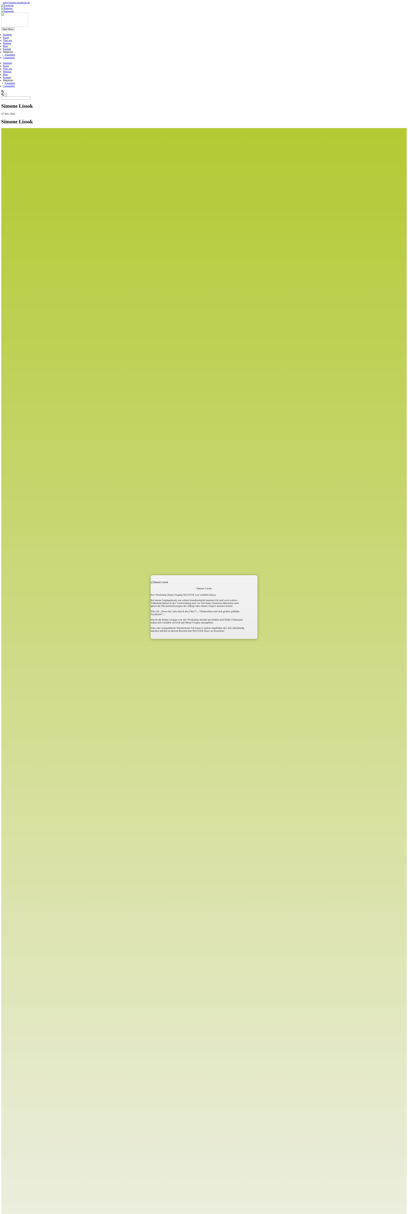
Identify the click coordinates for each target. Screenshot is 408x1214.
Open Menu (8, 29)
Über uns (7, 40)
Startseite (7, 34)
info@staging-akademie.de (16, 2)
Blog (5, 46)
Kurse (6, 37)
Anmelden (9, 54)
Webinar (7, 43)
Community (9, 57)
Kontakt (7, 49)
